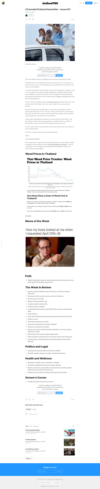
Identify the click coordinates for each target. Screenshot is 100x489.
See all (28, 458)
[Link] (23, 154)
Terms (53, 479)
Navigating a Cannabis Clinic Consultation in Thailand (43, 362)
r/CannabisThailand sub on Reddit (57, 145)
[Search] (80, 3)
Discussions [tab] (35, 426)
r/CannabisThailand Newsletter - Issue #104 (35, 432)
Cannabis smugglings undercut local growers (40, 382)
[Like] (26, 19)
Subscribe (88, 3)
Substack (43, 486)
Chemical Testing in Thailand (36, 306)
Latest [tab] (30, 426)
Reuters (59, 97)
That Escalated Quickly (32, 430)
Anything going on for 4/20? (36, 299)
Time (65, 97)
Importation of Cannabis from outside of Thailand (42, 324)
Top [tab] (27, 426)
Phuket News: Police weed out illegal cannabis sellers (43, 334)
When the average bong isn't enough (38, 322)
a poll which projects (53, 102)
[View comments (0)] (30, 19)
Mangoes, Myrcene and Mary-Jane (37, 301)
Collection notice (59, 479)
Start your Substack (46, 482)
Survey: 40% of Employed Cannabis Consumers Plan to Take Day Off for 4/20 (50, 316)
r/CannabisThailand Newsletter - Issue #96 (35, 441)
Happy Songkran (32, 314)
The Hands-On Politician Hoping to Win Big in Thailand (44, 351)
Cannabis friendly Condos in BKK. (38, 304)
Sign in (96, 3)
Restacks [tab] (34, 409)
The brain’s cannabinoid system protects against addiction (44, 365)
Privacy (49, 479)
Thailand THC (31, 14)
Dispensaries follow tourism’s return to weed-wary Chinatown (45, 296)
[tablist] (31, 409)
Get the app (56, 482)
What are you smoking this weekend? (38, 327)
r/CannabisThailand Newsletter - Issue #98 (35, 451)
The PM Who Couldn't (32, 449)
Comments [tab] (28, 409)
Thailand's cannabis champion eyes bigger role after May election (46, 353)
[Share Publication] (83, 3)
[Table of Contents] (1, 244)
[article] (50, 433)
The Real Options (30, 439)
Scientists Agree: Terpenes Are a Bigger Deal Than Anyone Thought (47, 372)
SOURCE (28, 216)
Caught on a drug (33, 319)
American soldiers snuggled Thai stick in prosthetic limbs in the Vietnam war (50, 337)
